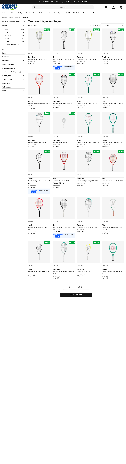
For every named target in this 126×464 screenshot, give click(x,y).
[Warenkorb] (121, 7)
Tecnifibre (31, 57)
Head (54, 57)
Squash (60, 13)
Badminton (42, 13)
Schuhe (13, 13)
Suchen (63, 7)
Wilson (30, 101)
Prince (30, 178)
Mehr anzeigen (76, 295)
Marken (95, 13)
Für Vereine (76, 13)
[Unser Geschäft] (106, 7)
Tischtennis (52, 13)
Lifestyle (68, 13)
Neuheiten (5, 13)
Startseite (4, 17)
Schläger (20, 13)
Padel (34, 13)
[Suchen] (34, 7)
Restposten (86, 13)
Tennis (28, 13)
